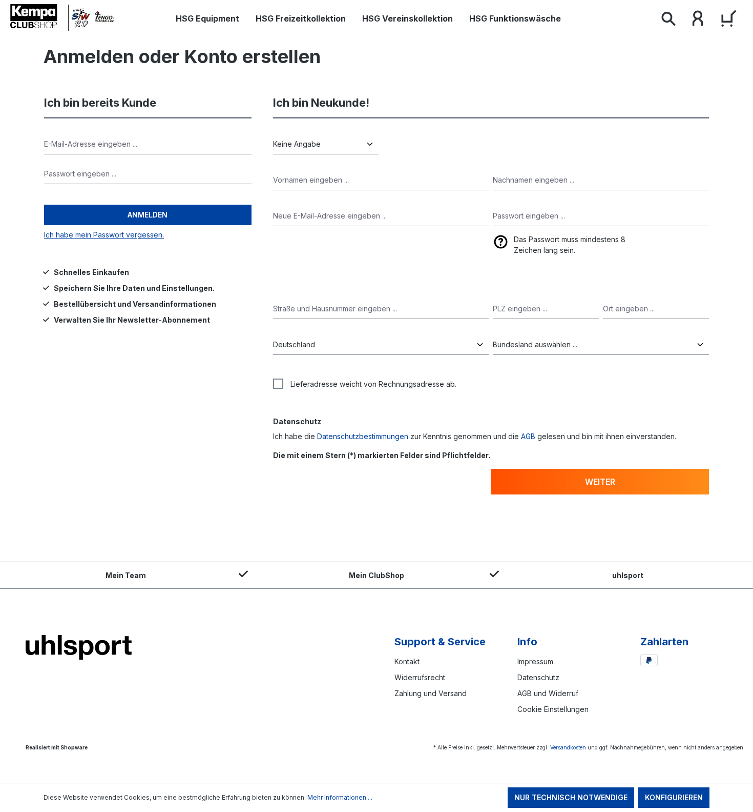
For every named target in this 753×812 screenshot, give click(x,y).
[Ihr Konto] (698, 20)
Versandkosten (568, 747)
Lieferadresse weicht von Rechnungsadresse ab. (373, 384)
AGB (528, 436)
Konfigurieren (674, 797)
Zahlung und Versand (430, 693)
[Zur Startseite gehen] (64, 18)
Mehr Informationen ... (339, 797)
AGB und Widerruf (547, 693)
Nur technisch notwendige (571, 797)
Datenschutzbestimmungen (362, 436)
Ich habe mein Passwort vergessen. (104, 234)
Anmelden (148, 214)
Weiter (600, 482)
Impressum (535, 661)
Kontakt (407, 661)
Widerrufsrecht (419, 677)
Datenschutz (538, 677)
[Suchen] (668, 20)
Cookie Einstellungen (553, 709)
